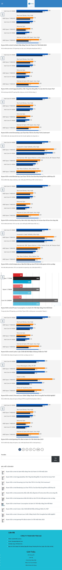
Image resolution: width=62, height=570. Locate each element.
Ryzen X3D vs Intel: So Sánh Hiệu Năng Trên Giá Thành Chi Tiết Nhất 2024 (24, 45)
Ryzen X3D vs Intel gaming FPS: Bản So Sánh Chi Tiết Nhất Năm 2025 (22, 439)
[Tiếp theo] (42, 449)
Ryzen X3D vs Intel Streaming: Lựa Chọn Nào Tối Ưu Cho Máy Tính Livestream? (25, 132)
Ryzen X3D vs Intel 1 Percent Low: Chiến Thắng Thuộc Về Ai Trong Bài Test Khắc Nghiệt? (28, 395)
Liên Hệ (31, 557)
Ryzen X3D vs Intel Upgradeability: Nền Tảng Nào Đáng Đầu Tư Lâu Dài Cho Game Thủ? (28, 89)
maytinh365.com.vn (16, 538)
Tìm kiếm (3, 454)
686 (38, 449)
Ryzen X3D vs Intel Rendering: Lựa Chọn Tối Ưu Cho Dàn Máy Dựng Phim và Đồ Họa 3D (28, 176)
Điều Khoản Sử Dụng (31, 565)
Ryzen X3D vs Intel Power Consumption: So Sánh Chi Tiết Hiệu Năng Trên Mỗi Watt (26, 308)
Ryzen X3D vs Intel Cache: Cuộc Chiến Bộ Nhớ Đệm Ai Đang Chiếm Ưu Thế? (24, 351)
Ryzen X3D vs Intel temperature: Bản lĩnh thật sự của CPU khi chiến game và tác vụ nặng (28, 264)
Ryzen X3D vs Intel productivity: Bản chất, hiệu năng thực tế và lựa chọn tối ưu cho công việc (29, 220)
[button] (2, 4)
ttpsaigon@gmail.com (17, 541)
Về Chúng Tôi (31, 555)
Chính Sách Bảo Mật (31, 560)
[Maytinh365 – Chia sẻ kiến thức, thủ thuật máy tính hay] (31, 3)
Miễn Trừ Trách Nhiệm (31, 562)
